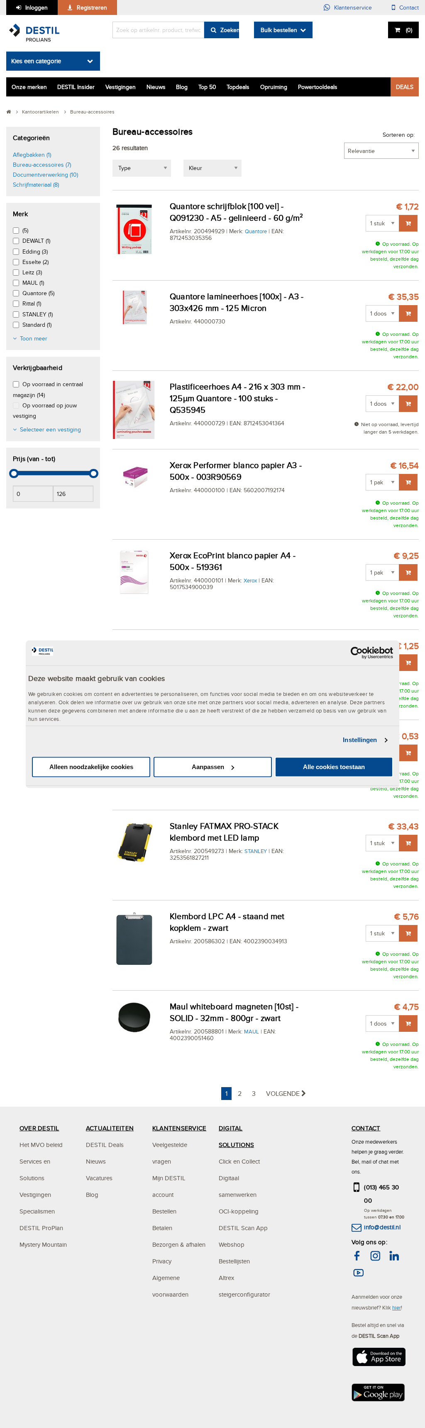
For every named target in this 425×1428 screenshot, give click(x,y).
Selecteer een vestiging (50, 429)
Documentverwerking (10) (45, 174)
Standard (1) (36, 325)
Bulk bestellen (279, 30)
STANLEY (255, 851)
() (409, 30)
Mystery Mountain (43, 1244)
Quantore (256, 231)
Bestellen (164, 1211)
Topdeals (238, 87)
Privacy (161, 1261)
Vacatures (99, 1178)
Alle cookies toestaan (334, 766)
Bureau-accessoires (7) (42, 164)
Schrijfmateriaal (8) (36, 184)
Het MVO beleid (41, 1144)
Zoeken (229, 30)
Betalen (162, 1227)
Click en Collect (239, 1161)
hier (396, 1307)
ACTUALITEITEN (110, 1128)
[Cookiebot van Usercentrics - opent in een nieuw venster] (356, 652)
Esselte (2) (35, 262)
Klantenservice (353, 7)
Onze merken (29, 87)
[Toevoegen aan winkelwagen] (408, 223)
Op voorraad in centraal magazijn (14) (48, 389)
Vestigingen (120, 87)
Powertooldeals (317, 87)
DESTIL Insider (76, 87)
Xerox (250, 580)
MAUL (251, 1031)
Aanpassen (208, 766)
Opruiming (273, 87)
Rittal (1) (31, 303)
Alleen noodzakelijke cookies (91, 766)
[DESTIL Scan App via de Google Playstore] (378, 1394)
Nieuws (156, 87)
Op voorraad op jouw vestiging (45, 410)
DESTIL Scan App (243, 1227)
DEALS (404, 87)
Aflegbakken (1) (32, 154)
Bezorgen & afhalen (178, 1244)
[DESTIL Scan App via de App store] (378, 1359)
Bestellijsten (234, 1261)
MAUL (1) (33, 283)
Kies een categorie (36, 61)
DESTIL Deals (105, 1144)
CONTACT (366, 1128)
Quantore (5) (38, 293)
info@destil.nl (382, 1227)
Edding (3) (35, 251)
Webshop (231, 1244)
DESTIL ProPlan (41, 1227)
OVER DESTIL (39, 1128)
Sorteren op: (399, 135)
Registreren (92, 7)
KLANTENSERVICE (179, 1128)
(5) (25, 230)
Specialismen (37, 1211)
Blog (182, 87)
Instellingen (360, 740)
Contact (409, 7)
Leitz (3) (32, 272)
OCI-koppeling (239, 1211)
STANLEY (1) (37, 314)
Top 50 (207, 87)
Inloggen (36, 7)
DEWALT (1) (36, 241)
